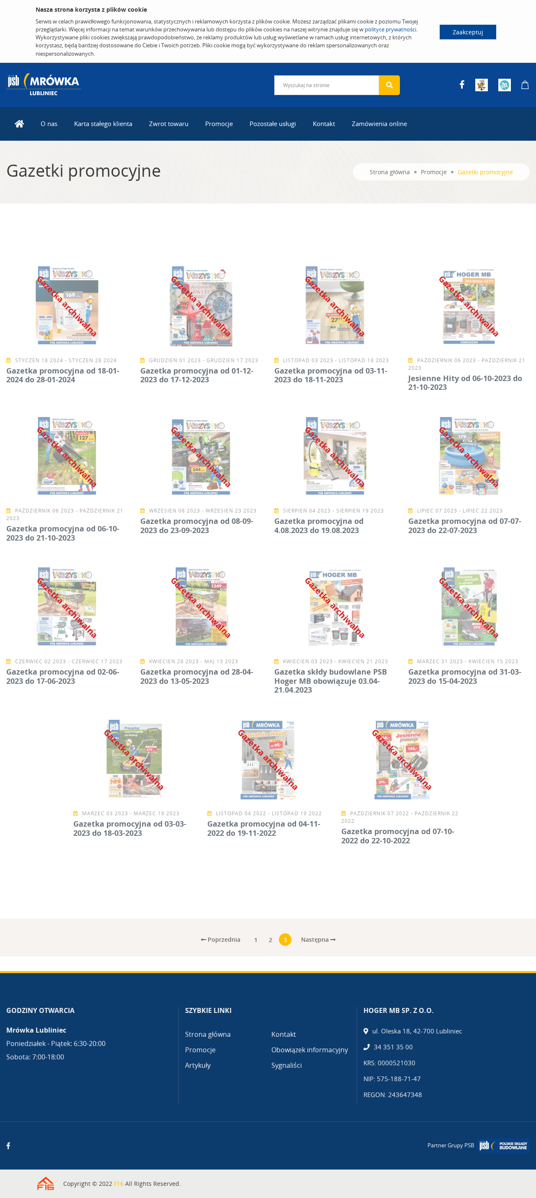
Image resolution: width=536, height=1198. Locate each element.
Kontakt (324, 123)
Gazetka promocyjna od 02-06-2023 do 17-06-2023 (62, 676)
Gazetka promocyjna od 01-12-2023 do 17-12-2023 (196, 375)
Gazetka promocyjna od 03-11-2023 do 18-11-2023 (330, 375)
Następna (315, 939)
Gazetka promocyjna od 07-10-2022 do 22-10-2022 (397, 835)
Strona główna (390, 172)
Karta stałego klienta (103, 123)
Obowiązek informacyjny (309, 1049)
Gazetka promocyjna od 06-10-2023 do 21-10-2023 (62, 533)
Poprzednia (223, 939)
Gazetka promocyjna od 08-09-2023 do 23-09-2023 (196, 525)
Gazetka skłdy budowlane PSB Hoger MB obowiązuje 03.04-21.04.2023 (330, 681)
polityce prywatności (390, 29)
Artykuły (198, 1065)
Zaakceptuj (468, 32)
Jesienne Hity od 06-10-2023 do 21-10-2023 (465, 382)
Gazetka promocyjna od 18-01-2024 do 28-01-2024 (62, 375)
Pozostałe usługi (273, 123)
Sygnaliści (286, 1065)
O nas (49, 123)
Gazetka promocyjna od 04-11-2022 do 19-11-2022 (263, 828)
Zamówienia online (379, 123)
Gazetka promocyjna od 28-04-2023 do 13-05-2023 (196, 676)
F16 (119, 1184)
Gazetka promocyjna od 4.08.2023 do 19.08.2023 (318, 525)
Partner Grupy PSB (451, 1145)
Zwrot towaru (168, 123)
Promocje (219, 123)
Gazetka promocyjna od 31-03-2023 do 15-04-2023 (464, 676)
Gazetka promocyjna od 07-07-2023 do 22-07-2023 (464, 525)
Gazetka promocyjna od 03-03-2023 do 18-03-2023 (129, 828)
